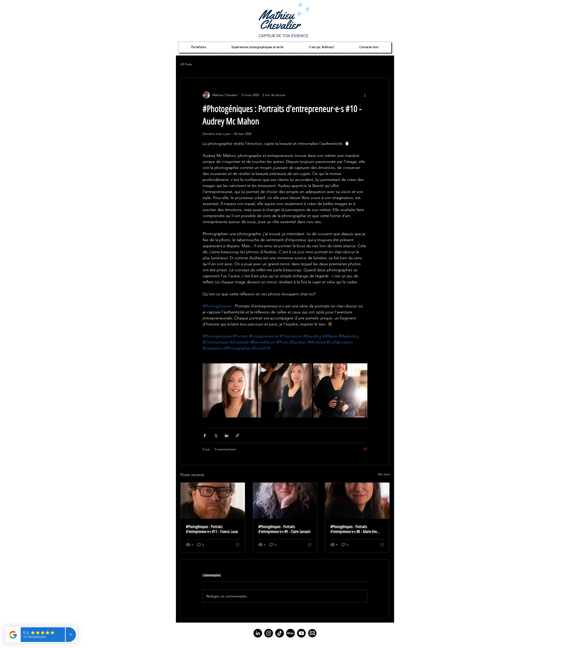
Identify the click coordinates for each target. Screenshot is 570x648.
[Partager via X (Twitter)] (216, 435)
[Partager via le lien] (237, 435)
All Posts (186, 64)
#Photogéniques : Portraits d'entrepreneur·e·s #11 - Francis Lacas (212, 529)
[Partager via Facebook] (205, 435)
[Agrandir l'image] (230, 390)
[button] (199, 47)
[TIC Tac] (279, 633)
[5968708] (290, 633)
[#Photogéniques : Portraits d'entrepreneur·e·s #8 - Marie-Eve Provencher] (357, 501)
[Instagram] (268, 633)
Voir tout (384, 474)
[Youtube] (301, 633)
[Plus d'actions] (364, 95)
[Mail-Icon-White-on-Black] (312, 633)
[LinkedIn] (257, 633)
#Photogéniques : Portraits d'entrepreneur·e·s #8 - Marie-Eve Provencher (353, 529)
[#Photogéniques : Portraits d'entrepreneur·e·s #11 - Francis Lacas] (213, 501)
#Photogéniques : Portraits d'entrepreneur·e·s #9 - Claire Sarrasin (284, 529)
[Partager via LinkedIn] (226, 435)
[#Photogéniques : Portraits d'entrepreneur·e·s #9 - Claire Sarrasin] (285, 501)
